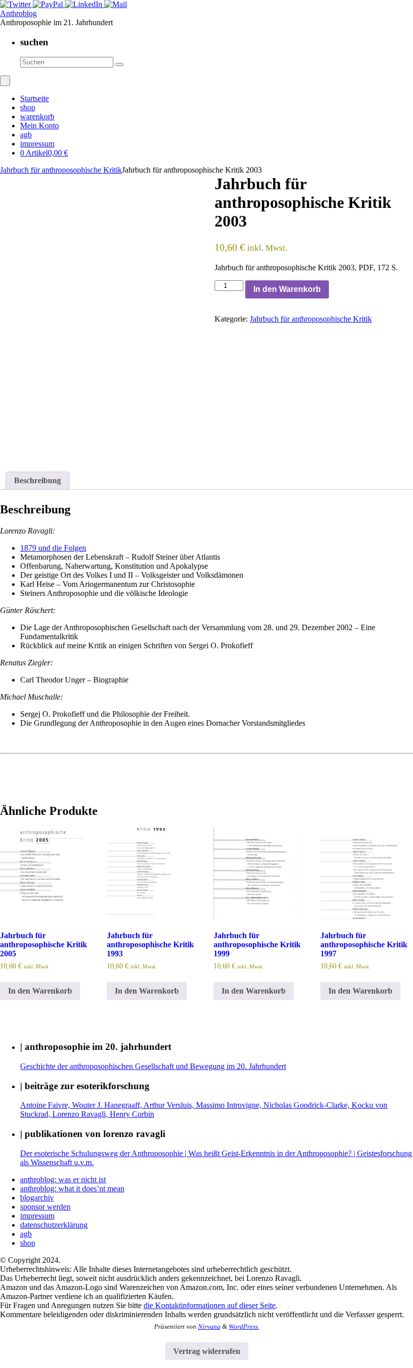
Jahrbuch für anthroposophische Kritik (61, 170)
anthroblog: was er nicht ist (63, 1179)
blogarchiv (37, 1197)
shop (27, 1243)
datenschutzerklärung (54, 1225)
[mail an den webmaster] (115, 4)
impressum (37, 1215)
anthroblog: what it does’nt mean (72, 1188)
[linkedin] (84, 4)
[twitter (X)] (16, 4)
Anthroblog (18, 13)
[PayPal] (49, 4)
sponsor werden (45, 1206)
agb (26, 1234)
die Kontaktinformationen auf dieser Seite (210, 1305)
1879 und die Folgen (53, 548)
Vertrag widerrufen (206, 1351)
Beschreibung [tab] (37, 480)
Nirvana (209, 1326)
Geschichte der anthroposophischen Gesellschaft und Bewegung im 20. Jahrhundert (153, 1066)
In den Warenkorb (287, 289)
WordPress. (244, 1326)
